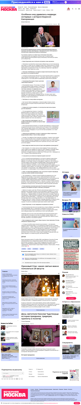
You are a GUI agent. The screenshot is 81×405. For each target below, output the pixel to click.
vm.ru (53, 394)
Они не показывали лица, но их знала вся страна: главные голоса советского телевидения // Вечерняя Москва (65, 176)
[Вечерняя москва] (15, 394)
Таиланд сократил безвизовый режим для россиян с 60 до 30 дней (9, 315)
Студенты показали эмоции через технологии (73, 321)
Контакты (70, 389)
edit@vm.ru (63, 395)
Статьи (30, 371)
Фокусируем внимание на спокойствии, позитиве (70, 282)
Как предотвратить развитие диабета (71, 223)
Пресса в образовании (43, 7)
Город (3, 277)
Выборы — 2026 (49, 10)
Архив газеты (41, 371)
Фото (24, 8)
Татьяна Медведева (25, 321)
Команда (65, 389)
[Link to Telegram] (14, 379)
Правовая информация (35, 390)
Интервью (35, 248)
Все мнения (71, 298)
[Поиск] (73, 9)
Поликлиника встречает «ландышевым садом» (68, 316)
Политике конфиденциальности (51, 403)
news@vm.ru (33, 396)
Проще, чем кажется (69, 219)
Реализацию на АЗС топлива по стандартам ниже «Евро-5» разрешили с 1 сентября (8, 309)
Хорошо (77, 403)
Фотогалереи (32, 376)
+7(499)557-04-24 (51, 395)
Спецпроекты (33, 8)
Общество (4, 311)
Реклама (36, 389)
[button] (3, 347)
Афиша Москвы (29, 10)
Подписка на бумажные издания (45, 389)
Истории (65, 172)
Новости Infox (7, 323)
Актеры (41, 248)
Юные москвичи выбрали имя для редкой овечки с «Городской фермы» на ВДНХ (9, 287)
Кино (29, 248)
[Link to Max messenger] (2, 379)
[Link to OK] (7, 379)
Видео (27, 8)
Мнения (65, 272)
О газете (32, 389)
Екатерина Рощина (69, 280)
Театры (23, 248)
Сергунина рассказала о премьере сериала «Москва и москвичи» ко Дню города (9, 281)
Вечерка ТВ (20, 7)
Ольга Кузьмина (69, 286)
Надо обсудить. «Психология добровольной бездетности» (71, 207)
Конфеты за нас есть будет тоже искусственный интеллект (72, 277)
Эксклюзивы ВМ (21, 10)
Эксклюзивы (66, 182)
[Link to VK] (5, 379)
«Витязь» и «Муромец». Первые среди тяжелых (72, 326)
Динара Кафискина (25, 21)
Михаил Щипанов (69, 291)
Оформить (62, 378)
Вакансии (61, 389)
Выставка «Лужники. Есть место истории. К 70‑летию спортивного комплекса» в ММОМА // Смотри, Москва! (71, 176)
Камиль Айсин (24, 271)
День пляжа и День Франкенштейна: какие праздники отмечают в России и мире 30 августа (9, 356)
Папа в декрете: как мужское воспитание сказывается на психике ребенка (70, 194)
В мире (3, 316)
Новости (20, 8)
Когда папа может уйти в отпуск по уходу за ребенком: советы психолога (71, 186)
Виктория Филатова (70, 274)
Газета (25, 7)
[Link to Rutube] (19, 379)
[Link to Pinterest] (22, 379)
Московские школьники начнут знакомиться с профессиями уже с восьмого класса (9, 297)
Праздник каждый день (8, 344)
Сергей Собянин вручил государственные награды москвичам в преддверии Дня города (9, 275)
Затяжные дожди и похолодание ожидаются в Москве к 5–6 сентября (9, 292)
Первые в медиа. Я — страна (39, 10)
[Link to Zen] (10, 379)
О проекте (71, 337)
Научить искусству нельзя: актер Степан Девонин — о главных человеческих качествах (53, 84)
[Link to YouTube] (12, 379)
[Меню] (79, 9)
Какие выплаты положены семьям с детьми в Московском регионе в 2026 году (9, 303)
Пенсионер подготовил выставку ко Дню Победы (73, 332)
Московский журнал (32, 7)
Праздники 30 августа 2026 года (10, 348)
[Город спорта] (68, 9)
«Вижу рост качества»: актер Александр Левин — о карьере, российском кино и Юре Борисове (53, 114)
